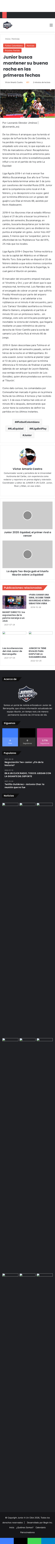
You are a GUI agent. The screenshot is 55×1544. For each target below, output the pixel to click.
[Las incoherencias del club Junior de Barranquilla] (14, 638)
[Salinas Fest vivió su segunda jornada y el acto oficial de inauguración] (10, 1042)
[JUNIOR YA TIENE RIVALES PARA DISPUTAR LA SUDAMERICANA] (41, 638)
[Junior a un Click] (7, 25)
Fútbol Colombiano (14, 45)
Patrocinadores (27, 1532)
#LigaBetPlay (38, 428)
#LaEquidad (16, 428)
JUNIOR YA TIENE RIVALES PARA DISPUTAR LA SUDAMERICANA (37, 652)
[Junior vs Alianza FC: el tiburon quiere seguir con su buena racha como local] (45, 1388)
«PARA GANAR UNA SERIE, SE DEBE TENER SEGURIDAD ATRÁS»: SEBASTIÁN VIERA (40, 599)
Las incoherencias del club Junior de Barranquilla (12, 651)
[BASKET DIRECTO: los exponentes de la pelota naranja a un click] (14, 602)
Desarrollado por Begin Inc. (40, 1522)
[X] (29, 491)
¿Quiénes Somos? (24, 1527)
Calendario (41, 1527)
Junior (28, 435)
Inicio (7, 39)
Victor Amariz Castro (14, 82)
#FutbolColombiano (28, 422)
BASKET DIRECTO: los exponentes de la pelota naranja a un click (13, 616)
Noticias (16, 39)
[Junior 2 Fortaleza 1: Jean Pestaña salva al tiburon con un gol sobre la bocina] (45, 1042)
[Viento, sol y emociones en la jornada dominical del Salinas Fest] (45, 807)
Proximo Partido (12, 50)
